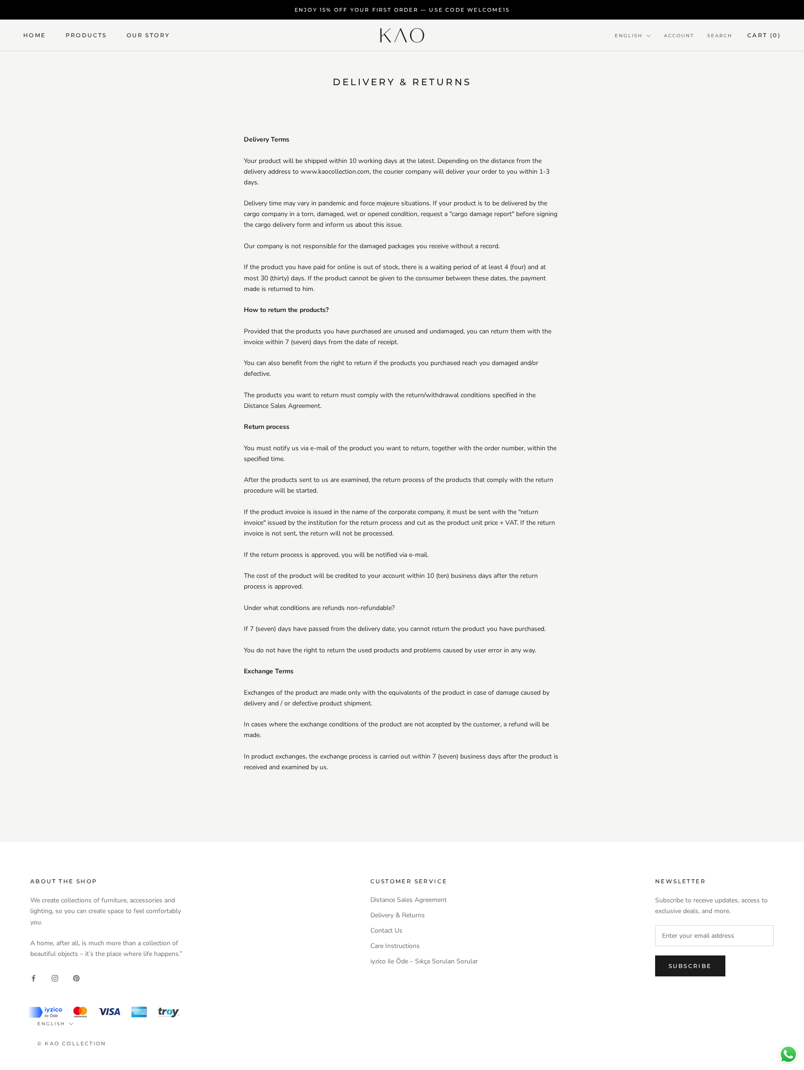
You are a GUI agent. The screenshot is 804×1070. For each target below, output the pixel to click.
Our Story (148, 35)
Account (679, 36)
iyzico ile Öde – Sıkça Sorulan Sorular (424, 961)
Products (86, 35)
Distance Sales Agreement (408, 899)
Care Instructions (395, 945)
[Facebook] (33, 978)
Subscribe (690, 965)
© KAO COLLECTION (71, 1043)
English (629, 36)
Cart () (764, 35)
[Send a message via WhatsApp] (788, 1054)
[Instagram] (55, 978)
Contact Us (386, 930)
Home (34, 35)
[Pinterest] (76, 978)
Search (719, 36)
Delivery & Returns (397, 915)
